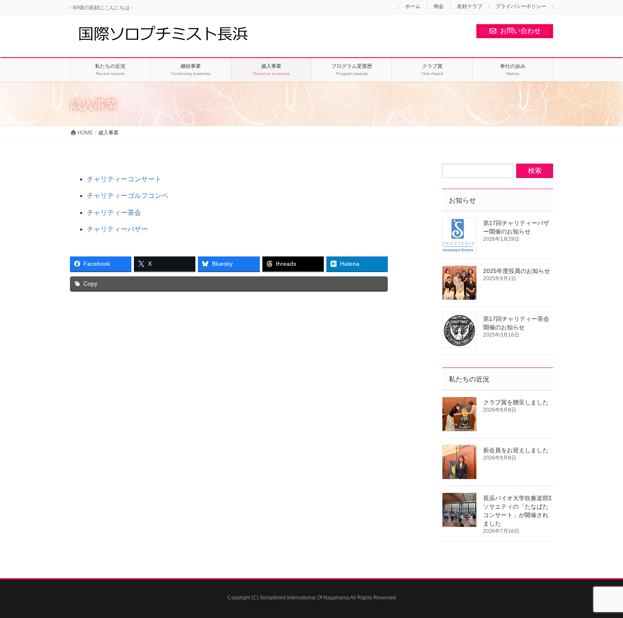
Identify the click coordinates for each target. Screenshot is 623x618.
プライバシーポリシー (520, 6)
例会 (439, 6)
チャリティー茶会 (114, 212)
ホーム (412, 6)
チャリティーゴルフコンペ (127, 195)
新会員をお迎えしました (515, 450)
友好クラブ (469, 6)
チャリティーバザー (117, 229)
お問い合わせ (520, 30)
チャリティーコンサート (124, 179)
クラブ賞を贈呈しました (515, 402)
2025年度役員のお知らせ (516, 270)
